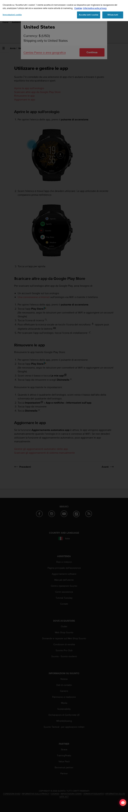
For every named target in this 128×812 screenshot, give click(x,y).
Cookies (78, 8)
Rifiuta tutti (113, 14)
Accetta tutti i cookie (88, 14)
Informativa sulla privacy (95, 8)
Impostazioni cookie (12, 14)
